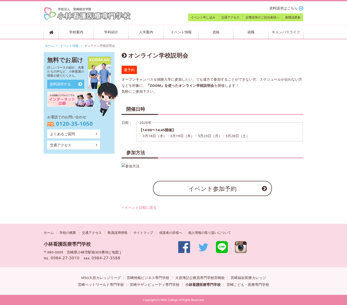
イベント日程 (69, 46)
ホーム (49, 46)
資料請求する (60, 84)
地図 (115, 252)
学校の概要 (67, 232)
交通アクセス (230, 17)
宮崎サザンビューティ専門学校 (154, 285)
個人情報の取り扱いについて (209, 232)
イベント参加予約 (212, 188)
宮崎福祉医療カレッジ (248, 278)
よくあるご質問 (62, 133)
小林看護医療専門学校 (203, 285)
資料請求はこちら (283, 8)
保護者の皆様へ (170, 232)
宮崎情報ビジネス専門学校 (148, 278)
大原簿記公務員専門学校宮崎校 (200, 278)
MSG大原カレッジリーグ (101, 278)
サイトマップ (143, 232)
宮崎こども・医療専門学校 (248, 285)
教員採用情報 (117, 232)
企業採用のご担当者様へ (262, 17)
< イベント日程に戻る (139, 207)
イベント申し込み (203, 17)
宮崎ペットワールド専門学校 (101, 285)
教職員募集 (292, 17)
